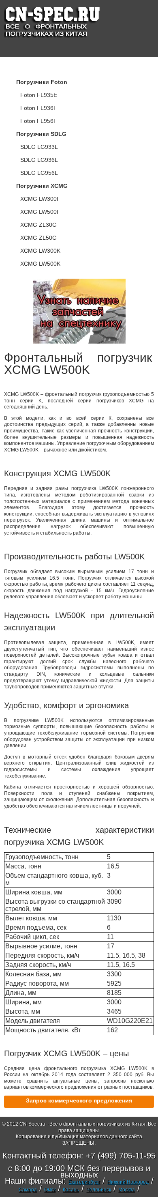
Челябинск (98, 1190)
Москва (126, 1190)
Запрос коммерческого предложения (79, 1100)
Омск (50, 1190)
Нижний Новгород (128, 1182)
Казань (71, 1190)
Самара (28, 1190)
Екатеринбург (84, 1182)
